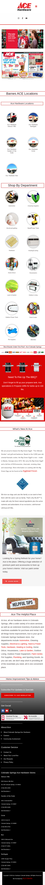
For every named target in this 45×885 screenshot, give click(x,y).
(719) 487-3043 (5, 865)
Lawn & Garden (26, 650)
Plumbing (17, 657)
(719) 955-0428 (5, 807)
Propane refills (20, 386)
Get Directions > (6, 791)
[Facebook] (22, 18)
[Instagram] (18, 18)
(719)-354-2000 (5, 788)
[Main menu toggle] (36, 6)
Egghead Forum (30, 471)
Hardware (11, 647)
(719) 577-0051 (5, 846)
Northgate (4, 854)
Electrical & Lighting (18, 644)
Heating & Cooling (24, 647)
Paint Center (37, 654)
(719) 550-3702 (5, 827)
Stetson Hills (5, 777)
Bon (2, 835)
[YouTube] (26, 18)
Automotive (24, 640)
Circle (3, 815)
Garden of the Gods (8, 796)
